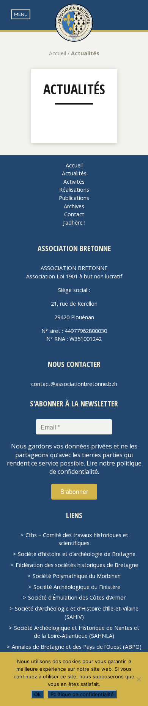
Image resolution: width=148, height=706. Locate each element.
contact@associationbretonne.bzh (74, 383)
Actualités (74, 89)
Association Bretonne (74, 23)
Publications (74, 197)
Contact (74, 214)
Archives (74, 206)
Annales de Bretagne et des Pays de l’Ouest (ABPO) (77, 646)
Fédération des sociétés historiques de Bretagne (77, 565)
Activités (74, 181)
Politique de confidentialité (82, 694)
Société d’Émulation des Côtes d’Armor (77, 597)
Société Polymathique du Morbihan (77, 575)
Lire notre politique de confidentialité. (95, 467)
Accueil (57, 53)
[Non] (138, 679)
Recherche (137, 15)
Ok (37, 694)
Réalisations (74, 189)
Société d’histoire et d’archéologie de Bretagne (76, 554)
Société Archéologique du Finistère (76, 586)
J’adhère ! (74, 222)
